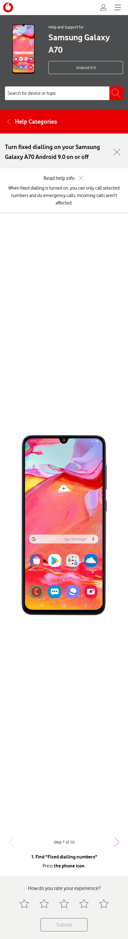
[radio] (24, 903)
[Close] (117, 152)
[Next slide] (117, 842)
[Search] (116, 93)
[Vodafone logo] (8, 7)
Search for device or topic (31, 93)
